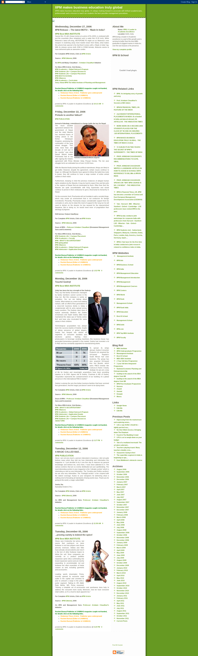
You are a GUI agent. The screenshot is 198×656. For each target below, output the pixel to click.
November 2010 (123, 590)
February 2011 (122, 598)
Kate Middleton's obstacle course (129, 460)
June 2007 (121, 495)
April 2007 (120, 489)
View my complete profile (122, 49)
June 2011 (120, 606)
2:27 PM (97, 440)
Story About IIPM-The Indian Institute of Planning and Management (80, 82)
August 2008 (121, 530)
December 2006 (123, 479)
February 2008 (122, 515)
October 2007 (122, 505)
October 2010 (122, 588)
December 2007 (123, 510)
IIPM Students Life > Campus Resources (70, 71)
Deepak (120, 394)
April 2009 (120, 550)
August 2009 (121, 560)
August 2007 (121, 500)
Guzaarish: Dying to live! (126, 453)
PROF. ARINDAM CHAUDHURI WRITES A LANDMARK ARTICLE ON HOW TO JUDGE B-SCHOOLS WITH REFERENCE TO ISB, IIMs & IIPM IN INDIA (128, 171)
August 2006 (121, 469)
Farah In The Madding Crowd (127, 435)
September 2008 (123, 532)
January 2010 (122, 568)
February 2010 (122, 570)
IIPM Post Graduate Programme (129, 384)
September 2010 (123, 585)
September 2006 (123, 472)
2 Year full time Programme (127, 361)
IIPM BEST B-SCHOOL (63, 76)
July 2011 (120, 608)
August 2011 (121, 611)
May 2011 (120, 603)
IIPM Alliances (60, 78)
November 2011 (123, 618)
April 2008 (120, 520)
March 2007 (121, 487)
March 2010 (121, 573)
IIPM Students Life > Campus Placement (70, 74)
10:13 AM (97, 104)
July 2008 (120, 527)
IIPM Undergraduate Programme (129, 351)
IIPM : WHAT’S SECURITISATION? (68, 407)
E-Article (129, 143)
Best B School (122, 356)
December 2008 (123, 540)
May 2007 (120, 492)
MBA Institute (122, 348)
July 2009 (120, 558)
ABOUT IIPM (60, 421)
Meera (119, 396)
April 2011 (120, 601)
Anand (119, 389)
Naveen (120, 386)
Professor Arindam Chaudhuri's (96, 500)
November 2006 (123, 477)
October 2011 (122, 616)
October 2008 (122, 535)
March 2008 (121, 517)
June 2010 (121, 580)
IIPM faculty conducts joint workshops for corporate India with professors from (128, 221)
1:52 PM (97, 270)
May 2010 (120, 578)
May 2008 (120, 522)
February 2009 (122, 545)
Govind (119, 391)
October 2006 (122, 474)
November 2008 (123, 537)
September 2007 (123, 502)
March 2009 (121, 548)
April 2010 (120, 575)
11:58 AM (97, 523)
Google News (122, 405)
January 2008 (122, 512)
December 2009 (123, 565)
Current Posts (122, 621)
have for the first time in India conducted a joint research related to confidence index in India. (128, 244)
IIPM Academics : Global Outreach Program (71, 69)
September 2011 (123, 613)
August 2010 (121, 583)
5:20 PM (97, 627)
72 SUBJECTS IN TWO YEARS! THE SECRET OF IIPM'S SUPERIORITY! (128, 149)
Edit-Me (119, 408)
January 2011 (122, 596)
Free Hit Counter (117, 645)
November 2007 (123, 507)
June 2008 (121, 525)
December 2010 (123, 593)
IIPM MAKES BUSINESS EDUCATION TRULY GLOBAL (127, 140)
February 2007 (122, 484)
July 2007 (120, 497)
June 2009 (121, 555)
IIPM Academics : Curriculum (66, 80)
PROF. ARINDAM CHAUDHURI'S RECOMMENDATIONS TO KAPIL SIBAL (128, 158)
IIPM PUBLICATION (62, 119)
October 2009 (122, 563)
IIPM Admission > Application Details (69, 414)
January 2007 (122, 482)
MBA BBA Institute (124, 358)
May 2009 (120, 553)
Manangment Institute (125, 353)
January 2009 (122, 542)
